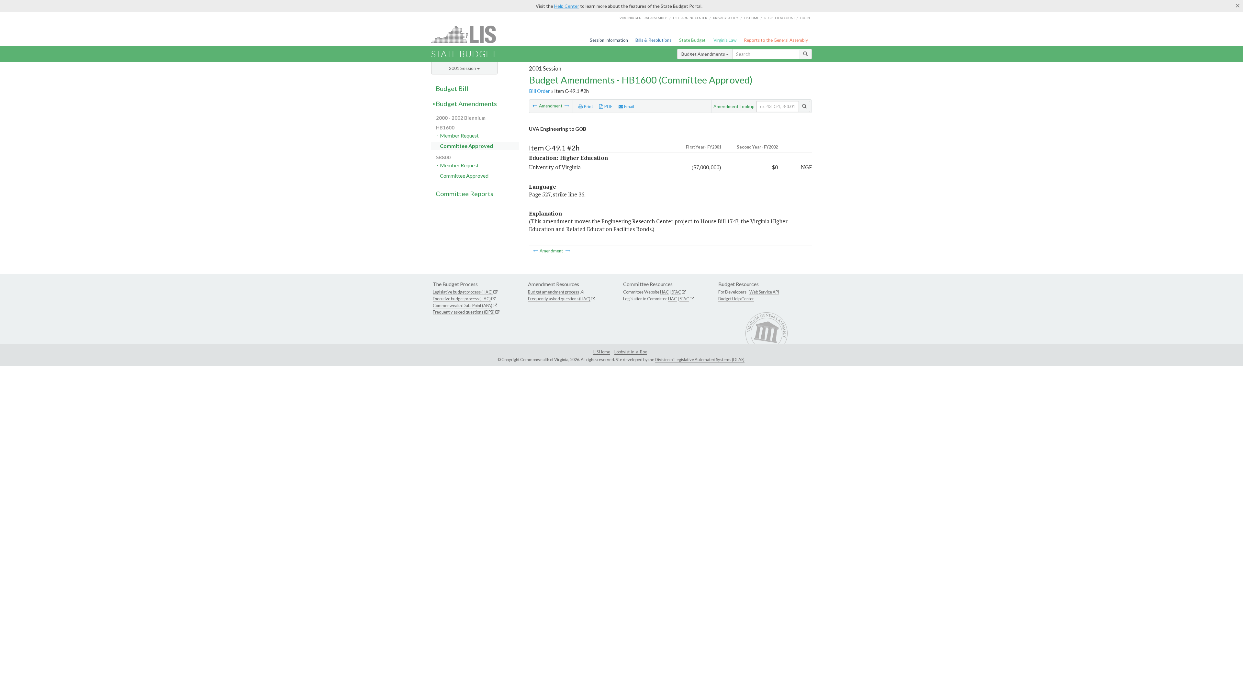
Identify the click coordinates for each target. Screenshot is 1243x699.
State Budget (692, 40)
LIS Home (601, 351)
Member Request (459, 135)
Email (628, 106)
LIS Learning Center (690, 18)
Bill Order (539, 91)
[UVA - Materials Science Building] (535, 105)
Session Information (609, 40)
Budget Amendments (703, 54)
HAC (664, 291)
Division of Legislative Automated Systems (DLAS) (700, 359)
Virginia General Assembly (643, 18)
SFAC (676, 291)
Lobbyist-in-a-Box (630, 351)
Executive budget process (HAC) (462, 298)
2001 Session (463, 68)
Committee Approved (466, 146)
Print (588, 106)
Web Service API (764, 291)
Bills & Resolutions (653, 40)
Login (805, 18)
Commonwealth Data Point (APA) (462, 305)
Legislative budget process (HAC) (463, 291)
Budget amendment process (553, 291)
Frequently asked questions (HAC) (559, 298)
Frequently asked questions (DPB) (464, 312)
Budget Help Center (736, 298)
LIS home (751, 18)
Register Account (779, 18)
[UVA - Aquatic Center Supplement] (567, 105)
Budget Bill (452, 88)
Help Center (566, 6)
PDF (607, 106)
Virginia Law (724, 40)
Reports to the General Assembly (776, 40)
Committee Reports (464, 193)
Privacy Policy (725, 18)
